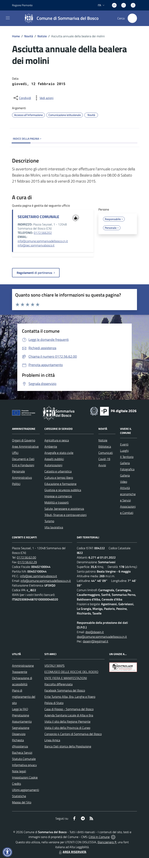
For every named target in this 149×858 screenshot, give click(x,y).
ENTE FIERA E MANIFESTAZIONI (65, 678)
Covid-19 (104, 459)
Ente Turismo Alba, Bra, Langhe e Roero (69, 696)
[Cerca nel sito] (132, 18)
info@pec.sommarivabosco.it (36, 245)
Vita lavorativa (53, 527)
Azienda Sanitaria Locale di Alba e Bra (68, 715)
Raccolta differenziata (58, 684)
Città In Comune (99, 837)
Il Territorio (126, 456)
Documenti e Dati (23, 459)
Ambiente (50, 446)
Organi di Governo (23, 440)
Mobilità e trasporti (56, 502)
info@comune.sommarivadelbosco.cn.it (43, 241)
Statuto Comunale (24, 758)
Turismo (49, 521)
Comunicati (105, 452)
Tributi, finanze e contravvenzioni (65, 515)
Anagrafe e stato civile (58, 452)
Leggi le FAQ (20, 709)
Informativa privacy (24, 765)
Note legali (19, 771)
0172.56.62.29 (27, 562)
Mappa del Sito (21, 802)
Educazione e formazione (60, 483)
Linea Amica (52, 740)
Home (16, 36)
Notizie (42, 36)
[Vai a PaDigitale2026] (113, 411)
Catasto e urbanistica (58, 471)
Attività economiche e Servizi (128, 494)
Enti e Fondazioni (23, 465)
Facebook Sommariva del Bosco (64, 690)
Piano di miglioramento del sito (23, 696)
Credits (16, 783)
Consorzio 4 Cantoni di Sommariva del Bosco (73, 734)
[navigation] (7, 18)
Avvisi (102, 465)
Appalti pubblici (54, 459)
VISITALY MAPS (54, 665)
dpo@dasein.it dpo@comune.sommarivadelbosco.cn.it (102, 634)
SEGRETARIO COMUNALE (38, 217)
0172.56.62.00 (26, 557)
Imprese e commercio (58, 496)
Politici (16, 483)
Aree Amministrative (25, 446)
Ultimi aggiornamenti (25, 790)
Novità (28, 36)
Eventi (124, 444)
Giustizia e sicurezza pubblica (62, 490)
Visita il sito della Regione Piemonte (67, 721)
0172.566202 (43, 232)
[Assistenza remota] (113, 837)
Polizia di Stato (53, 702)
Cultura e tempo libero (58, 477)
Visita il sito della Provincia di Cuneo (67, 727)
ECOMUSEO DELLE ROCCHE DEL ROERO (71, 671)
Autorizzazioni (53, 465)
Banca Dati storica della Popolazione (67, 746)
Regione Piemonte (22, 5)
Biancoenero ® (107, 842)
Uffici (15, 452)
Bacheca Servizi (22, 752)
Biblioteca (104, 446)
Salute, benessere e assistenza (64, 508)
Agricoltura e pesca (56, 440)
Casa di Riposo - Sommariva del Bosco (69, 709)
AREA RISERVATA (74, 851)
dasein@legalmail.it (95, 641)
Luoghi (124, 450)
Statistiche (19, 796)
